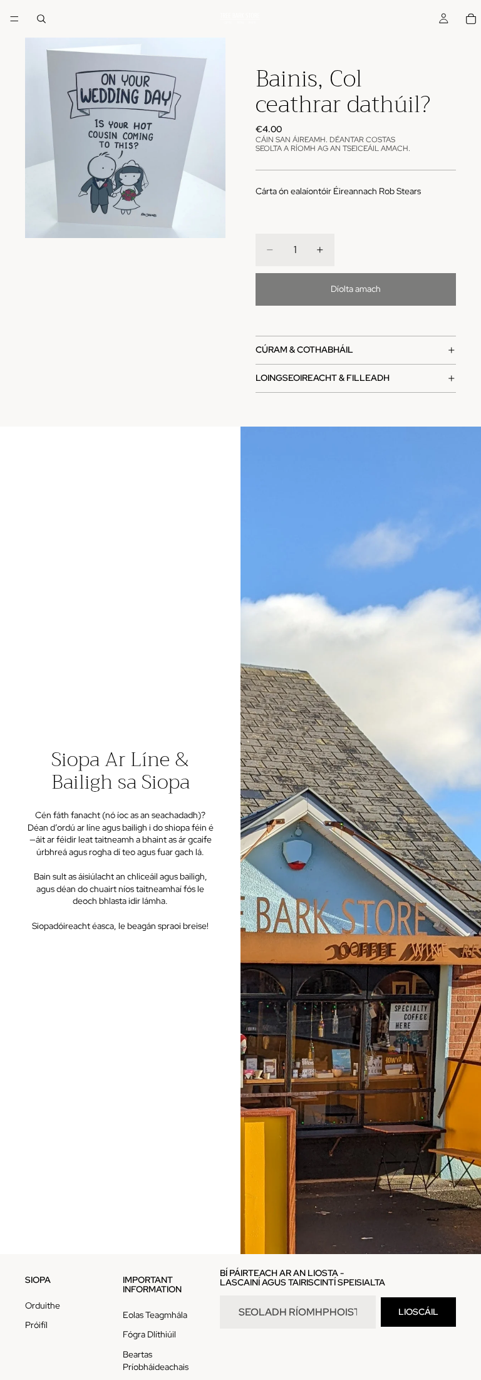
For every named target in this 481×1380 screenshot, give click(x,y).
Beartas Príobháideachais (156, 1360)
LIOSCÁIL (418, 1311)
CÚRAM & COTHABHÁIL (304, 349)
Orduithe (42, 1305)
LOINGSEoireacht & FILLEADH (323, 377)
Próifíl (36, 1325)
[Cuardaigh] (41, 19)
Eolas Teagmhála (155, 1314)
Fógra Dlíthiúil (149, 1334)
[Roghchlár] (14, 18)
